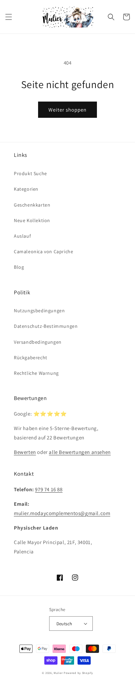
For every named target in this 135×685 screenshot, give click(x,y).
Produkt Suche (30, 173)
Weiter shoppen (67, 109)
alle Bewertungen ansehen (79, 452)
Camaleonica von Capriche (43, 251)
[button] (8, 17)
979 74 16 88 (48, 489)
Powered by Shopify (78, 673)
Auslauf (22, 236)
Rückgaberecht (30, 357)
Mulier (58, 673)
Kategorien (26, 189)
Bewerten (25, 452)
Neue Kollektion (32, 220)
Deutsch (64, 624)
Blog (19, 267)
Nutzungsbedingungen (39, 310)
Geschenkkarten (32, 205)
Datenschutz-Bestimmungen (46, 326)
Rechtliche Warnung (36, 373)
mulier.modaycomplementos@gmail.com (62, 513)
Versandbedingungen (38, 342)
